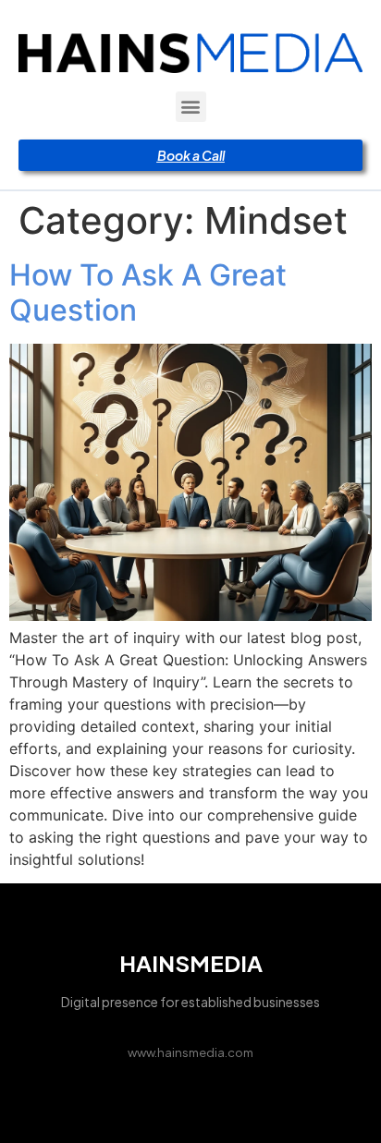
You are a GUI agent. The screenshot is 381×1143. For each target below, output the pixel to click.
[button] (191, 106)
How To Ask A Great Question (148, 292)
